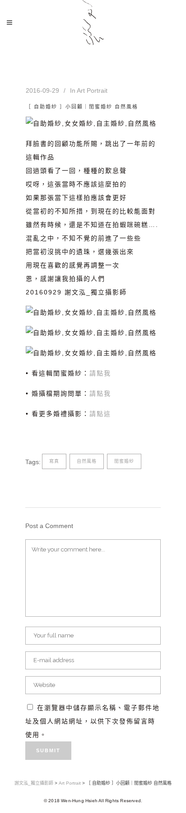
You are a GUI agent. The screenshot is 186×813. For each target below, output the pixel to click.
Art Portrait (92, 90)
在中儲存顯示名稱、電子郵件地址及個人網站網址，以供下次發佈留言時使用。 (92, 721)
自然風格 (87, 461)
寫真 (54, 461)
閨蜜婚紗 (124, 461)
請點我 (100, 373)
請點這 (100, 413)
